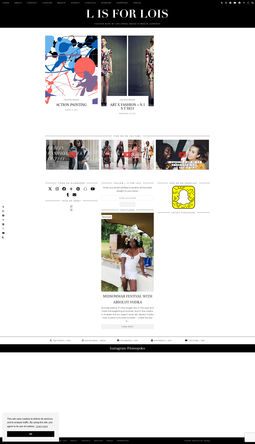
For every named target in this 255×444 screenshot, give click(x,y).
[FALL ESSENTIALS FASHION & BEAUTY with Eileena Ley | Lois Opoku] (182, 155)
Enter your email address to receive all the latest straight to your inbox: (127, 189)
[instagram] (57, 189)
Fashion (47, 3)
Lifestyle (90, 3)
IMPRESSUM (123, 441)
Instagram (95, 341)
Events (75, 3)
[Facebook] (239, 3)
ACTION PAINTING (71, 104)
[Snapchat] (248, 3)
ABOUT (18, 3)
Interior (106, 3)
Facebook (129, 341)
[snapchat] (85, 189)
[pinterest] (78, 189)
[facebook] (64, 189)
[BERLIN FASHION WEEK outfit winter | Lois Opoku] (72, 155)
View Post (128, 327)
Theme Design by (197, 441)
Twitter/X (61, 341)
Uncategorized (71, 100)
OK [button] (30, 434)
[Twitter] (222, 3)
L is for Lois (60, 441)
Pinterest (162, 341)
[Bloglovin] (244, 3)
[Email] (74, 194)
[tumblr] (68, 194)
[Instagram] (226, 3)
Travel (137, 3)
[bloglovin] (71, 189)
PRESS (110, 441)
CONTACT (32, 3)
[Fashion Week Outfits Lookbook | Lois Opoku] (127, 155)
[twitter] (50, 189)
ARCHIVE (98, 441)
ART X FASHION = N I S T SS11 (127, 106)
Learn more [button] (42, 426)
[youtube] (93, 189)
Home (6, 3)
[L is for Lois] (127, 12)
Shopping (122, 3)
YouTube (196, 341)
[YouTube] (235, 3)
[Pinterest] (230, 3)
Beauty (62, 3)
